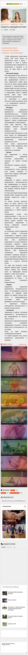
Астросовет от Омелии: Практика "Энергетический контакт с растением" (16, 608)
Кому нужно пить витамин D (10, 50)
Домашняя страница (5, 24)
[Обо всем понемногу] (13, 4)
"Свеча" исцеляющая (10, 535)
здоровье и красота (14, 24)
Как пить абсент (12, 600)
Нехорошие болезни (10, 521)
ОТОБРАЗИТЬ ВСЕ (22, 344)
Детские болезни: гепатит (9, 48)
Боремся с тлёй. (12, 623)
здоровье (21, 24)
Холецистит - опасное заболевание (12, 53)
